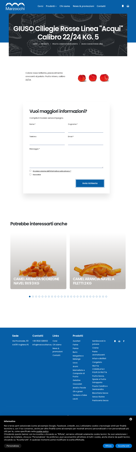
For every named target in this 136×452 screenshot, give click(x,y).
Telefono (32, 136)
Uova (75, 363)
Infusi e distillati (99, 358)
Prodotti (50, 6)
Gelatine (76, 380)
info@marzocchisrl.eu (42, 344)
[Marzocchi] (124, 341)
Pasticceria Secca (100, 400)
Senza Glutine (98, 397)
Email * (71, 136)
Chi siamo (65, 6)
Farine (75, 344)
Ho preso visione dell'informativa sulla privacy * (52, 171)
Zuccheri (76, 341)
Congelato (97, 362)
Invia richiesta (89, 183)
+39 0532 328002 (40, 341)
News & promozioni (83, 6)
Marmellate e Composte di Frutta (79, 373)
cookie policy (42, 431)
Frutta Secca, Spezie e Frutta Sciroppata (99, 379)
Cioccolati (77, 384)
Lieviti (75, 399)
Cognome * (73, 124)
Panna (75, 348)
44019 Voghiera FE (20, 344)
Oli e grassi (78, 391)
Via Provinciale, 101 (20, 341)
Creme (95, 348)
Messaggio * (34, 149)
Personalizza (13, 446)
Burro (75, 352)
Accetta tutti (123, 446)
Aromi (75, 366)
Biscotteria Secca (100, 393)
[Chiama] (123, 6)
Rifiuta (108, 446)
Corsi (40, 6)
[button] (29, 296)
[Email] (128, 6)
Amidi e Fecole (79, 387)
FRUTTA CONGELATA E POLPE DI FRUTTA (99, 369)
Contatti (101, 6)
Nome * (32, 124)
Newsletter (37, 175)
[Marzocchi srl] (15, 6)
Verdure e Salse (80, 395)
